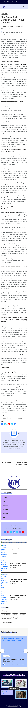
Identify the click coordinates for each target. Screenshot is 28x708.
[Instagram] (8, 532)
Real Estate (4, 13)
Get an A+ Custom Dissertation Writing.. (16, 1)
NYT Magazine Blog (12, 706)
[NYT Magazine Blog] (4, 6)
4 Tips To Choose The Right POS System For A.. (18, 565)
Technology (19, 418)
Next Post (22, 460)
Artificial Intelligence (7, 622)
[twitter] (11, 532)
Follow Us (13, 688)
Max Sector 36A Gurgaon (12, 373)
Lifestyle (4, 497)
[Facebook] (2, 424)
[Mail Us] (20, 532)
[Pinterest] (8, 424)
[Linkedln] (15, 424)
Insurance (12, 611)
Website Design (6, 614)
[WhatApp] (12, 424)
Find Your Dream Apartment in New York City (6, 464)
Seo (3, 517)
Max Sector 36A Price (11, 212)
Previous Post (6, 460)
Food (15, 618)
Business (4, 418)
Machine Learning (6, 618)
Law (3, 501)
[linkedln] (14, 532)
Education (5, 509)
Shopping (4, 611)
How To (11, 418)
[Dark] (23, 6)
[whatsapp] (17, 532)
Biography (22, 614)
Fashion (15, 614)
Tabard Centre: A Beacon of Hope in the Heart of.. (21, 464)
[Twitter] (5, 424)
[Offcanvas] (26, 6)
